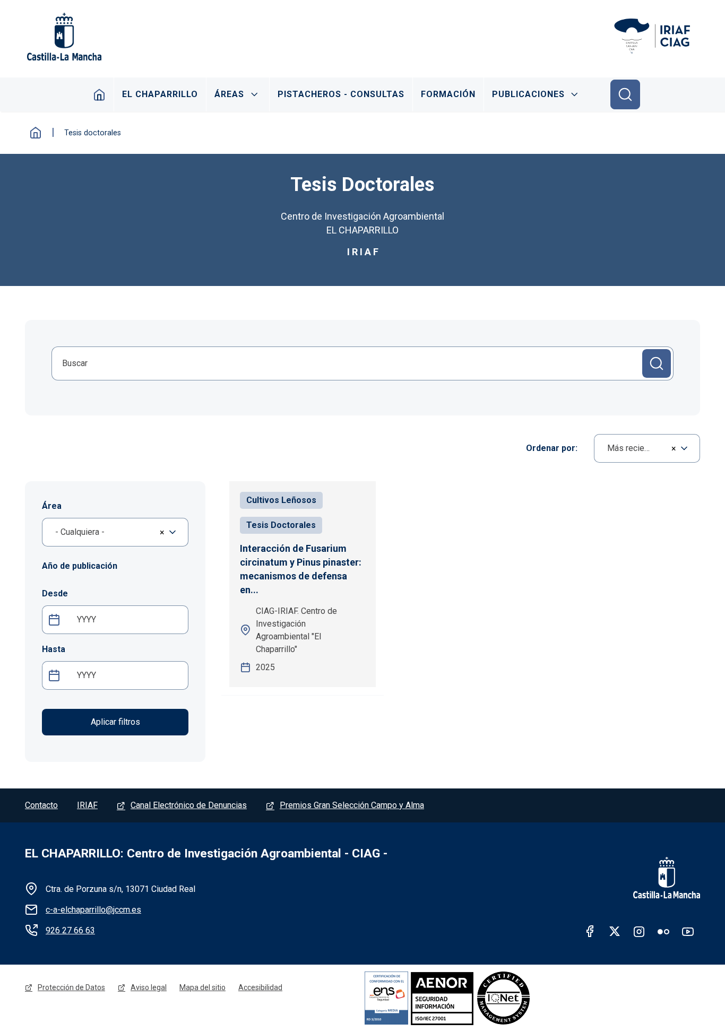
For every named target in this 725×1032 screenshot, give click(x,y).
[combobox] (647, 448)
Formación (448, 94)
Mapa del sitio (202, 987)
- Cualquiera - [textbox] (80, 532)
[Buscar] (625, 94)
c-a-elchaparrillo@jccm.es (93, 910)
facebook (590, 931)
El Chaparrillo (160, 94)
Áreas (229, 94)
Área (52, 506)
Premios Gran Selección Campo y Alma (352, 805)
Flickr (663, 931)
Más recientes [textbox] (634, 448)
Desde (55, 593)
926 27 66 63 (70, 930)
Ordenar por (550, 448)
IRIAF (87, 805)
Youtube (688, 931)
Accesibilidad (260, 987)
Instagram (639, 931)
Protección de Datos (71, 987)
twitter (614, 931)
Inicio (99, 94)
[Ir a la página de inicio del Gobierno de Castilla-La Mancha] (63, 36)
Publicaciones (528, 94)
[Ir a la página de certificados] (478, 998)
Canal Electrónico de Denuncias (189, 805)
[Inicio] (656, 36)
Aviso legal (149, 987)
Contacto (41, 805)
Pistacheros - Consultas (341, 94)
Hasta (53, 649)
